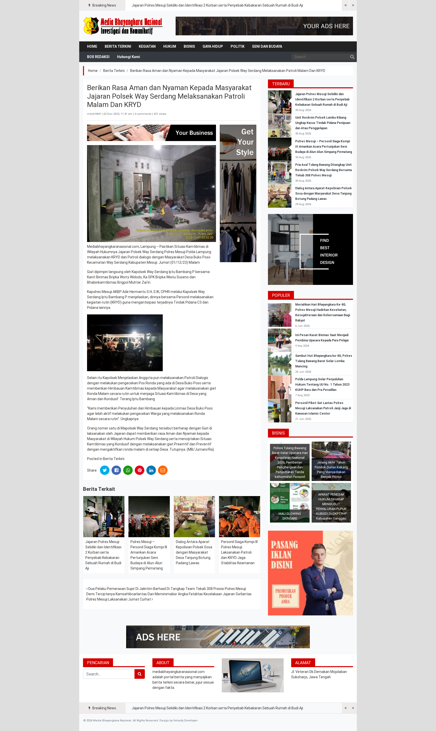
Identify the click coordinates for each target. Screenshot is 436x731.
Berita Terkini (118, 46)
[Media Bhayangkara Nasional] (123, 26)
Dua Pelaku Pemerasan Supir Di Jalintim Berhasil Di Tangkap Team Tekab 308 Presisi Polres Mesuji (167, 589)
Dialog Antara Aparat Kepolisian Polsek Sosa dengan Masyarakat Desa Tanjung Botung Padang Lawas (194, 552)
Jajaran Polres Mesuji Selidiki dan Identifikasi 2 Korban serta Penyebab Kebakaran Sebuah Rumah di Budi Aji (217, 5)
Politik (237, 46)
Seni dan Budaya (267, 46)
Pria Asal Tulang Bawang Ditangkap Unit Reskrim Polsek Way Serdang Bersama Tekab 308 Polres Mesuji (323, 170)
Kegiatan (147, 46)
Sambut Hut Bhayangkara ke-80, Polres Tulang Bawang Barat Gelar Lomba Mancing (323, 361)
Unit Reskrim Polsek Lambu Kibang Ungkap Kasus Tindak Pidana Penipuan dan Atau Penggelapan (322, 123)
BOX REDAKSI (98, 57)
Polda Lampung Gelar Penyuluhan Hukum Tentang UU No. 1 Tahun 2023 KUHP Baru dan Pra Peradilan (322, 384)
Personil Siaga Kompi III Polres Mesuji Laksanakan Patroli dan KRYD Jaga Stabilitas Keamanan (239, 552)
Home (92, 46)
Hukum (169, 46)
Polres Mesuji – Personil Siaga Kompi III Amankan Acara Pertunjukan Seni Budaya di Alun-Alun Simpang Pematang (323, 147)
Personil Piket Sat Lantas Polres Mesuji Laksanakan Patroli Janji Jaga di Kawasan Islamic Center (323, 408)
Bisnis (189, 46)
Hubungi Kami (128, 57)
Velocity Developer (185, 720)
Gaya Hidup (213, 46)
